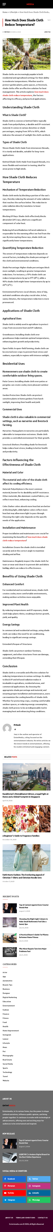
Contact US (43, 1218)
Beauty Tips (7, 985)
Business (6, 989)
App (4, 976)
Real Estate (7, 1060)
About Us (9, 1218)
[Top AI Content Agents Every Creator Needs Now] (10, 908)
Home (5, 12)
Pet (4, 1051)
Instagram (7, 1035)
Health (5, 1026)
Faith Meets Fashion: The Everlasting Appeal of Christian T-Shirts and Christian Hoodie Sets (23, 876)
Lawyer (5, 1039)
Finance (6, 1014)
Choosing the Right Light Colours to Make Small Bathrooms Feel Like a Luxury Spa (33, 921)
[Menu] (4, 4)
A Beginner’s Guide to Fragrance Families (21, 835)
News (5, 1047)
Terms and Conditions (25, 1218)
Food (5, 1022)
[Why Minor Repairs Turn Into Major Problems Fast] (10, 952)
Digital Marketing (10, 997)
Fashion (6, 1010)
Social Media (8, 1064)
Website (6, 1080)
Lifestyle (13, 12)
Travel (5, 1076)
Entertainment (9, 1005)
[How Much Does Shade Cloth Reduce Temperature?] (26, 54)
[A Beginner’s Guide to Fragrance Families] (26, 818)
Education (7, 1001)
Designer (6, 993)
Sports (5, 1068)
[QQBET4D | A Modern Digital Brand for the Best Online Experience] (10, 1158)
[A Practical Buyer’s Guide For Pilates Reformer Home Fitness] (10, 938)
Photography (8, 1055)
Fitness (5, 1018)
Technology (7, 1072)
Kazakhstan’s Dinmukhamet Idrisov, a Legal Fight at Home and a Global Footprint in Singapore (25, 795)
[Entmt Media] (26, 4)
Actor (5, 972)
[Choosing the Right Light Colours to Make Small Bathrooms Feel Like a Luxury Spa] (10, 922)
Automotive (7, 981)
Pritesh (7, 32)
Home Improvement (11, 1030)
